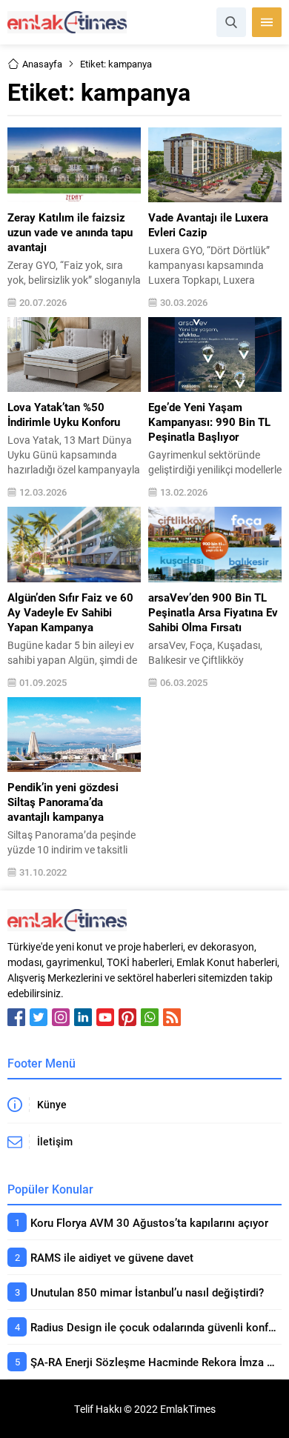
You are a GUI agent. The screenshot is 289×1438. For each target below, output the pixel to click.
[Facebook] (16, 1017)
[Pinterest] (127, 1017)
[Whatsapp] (150, 1017)
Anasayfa (42, 63)
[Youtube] (105, 1017)
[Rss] (172, 1017)
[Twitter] (38, 1017)
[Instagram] (61, 1017)
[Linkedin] (83, 1017)
